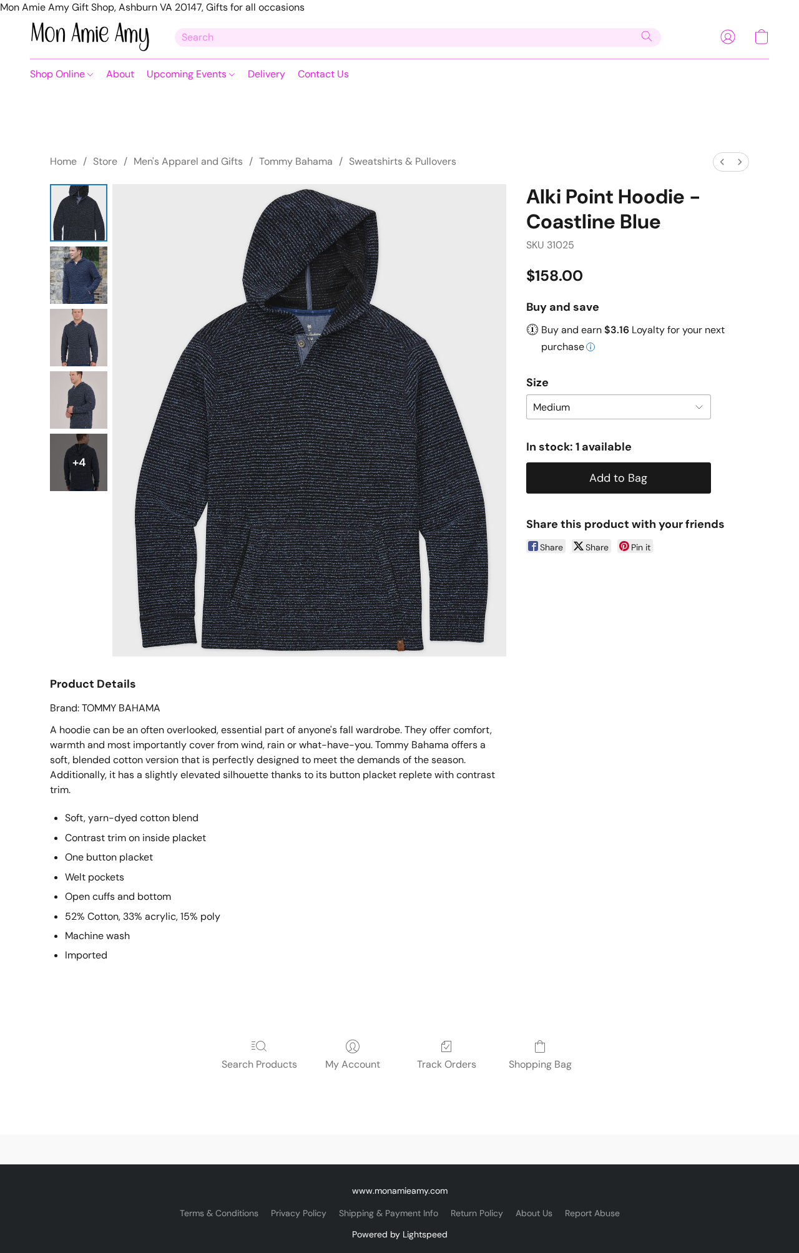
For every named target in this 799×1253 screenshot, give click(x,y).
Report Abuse (592, 1213)
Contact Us (323, 73)
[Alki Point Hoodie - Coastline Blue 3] (78, 400)
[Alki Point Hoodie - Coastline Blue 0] (78, 212)
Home (63, 161)
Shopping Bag (540, 1064)
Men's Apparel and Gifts (188, 161)
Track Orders (446, 1064)
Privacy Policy (298, 1213)
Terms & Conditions (219, 1213)
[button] (90, 36)
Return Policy (477, 1213)
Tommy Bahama (296, 161)
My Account (352, 1064)
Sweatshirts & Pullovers (402, 161)
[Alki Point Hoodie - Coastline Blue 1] (78, 275)
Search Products (259, 1064)
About (120, 73)
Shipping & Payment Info (388, 1213)
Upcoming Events (188, 73)
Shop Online (58, 73)
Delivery (266, 73)
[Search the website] (646, 36)
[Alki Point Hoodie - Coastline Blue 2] (78, 337)
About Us (534, 1213)
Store (105, 161)
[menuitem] (722, 162)
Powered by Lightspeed (400, 1234)
